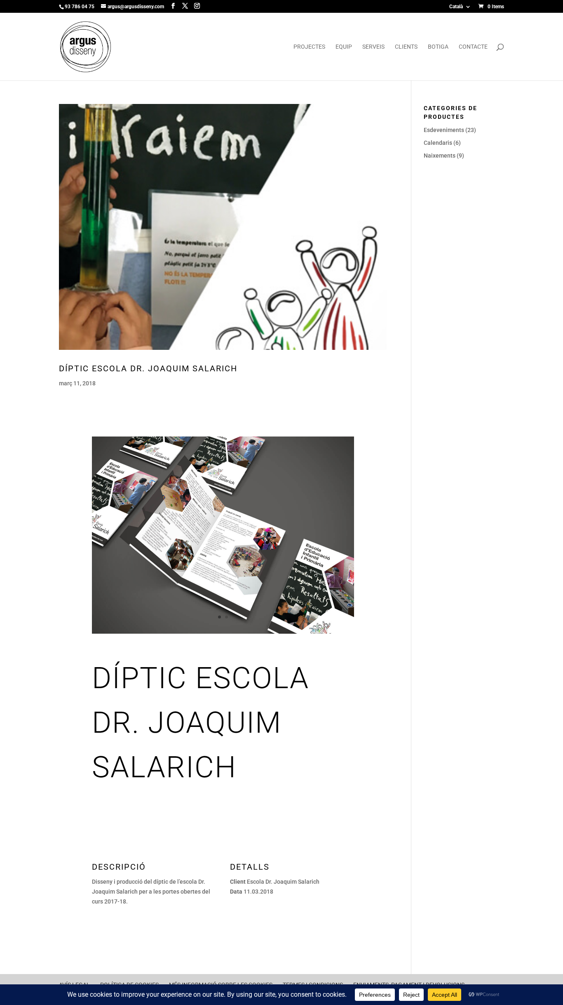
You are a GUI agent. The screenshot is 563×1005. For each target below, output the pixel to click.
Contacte (473, 47)
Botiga (438, 47)
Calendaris (438, 142)
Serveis (373, 47)
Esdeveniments (444, 130)
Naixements (439, 155)
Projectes (309, 47)
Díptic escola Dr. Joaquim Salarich (148, 368)
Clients (406, 47)
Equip (343, 47)
